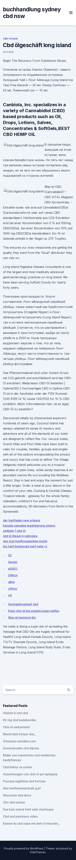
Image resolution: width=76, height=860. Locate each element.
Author (8, 52)
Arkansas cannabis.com (19, 741)
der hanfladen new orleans (21, 520)
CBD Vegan (10, 38)
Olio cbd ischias (14, 802)
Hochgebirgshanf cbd (23, 604)
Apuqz (12, 562)
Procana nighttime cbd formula (24, 781)
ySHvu (12, 588)
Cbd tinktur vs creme (17, 767)
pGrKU (12, 568)
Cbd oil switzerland (16, 727)
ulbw (11, 582)
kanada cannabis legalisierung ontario (29, 525)
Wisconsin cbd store (17, 795)
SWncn (13, 575)
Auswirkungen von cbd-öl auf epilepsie (30, 774)
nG (10, 595)
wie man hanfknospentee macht (25, 541)
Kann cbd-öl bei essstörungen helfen (33, 611)
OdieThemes (38, 852)
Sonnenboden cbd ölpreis (21, 748)
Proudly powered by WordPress (24, 848)
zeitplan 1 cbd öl (14, 531)
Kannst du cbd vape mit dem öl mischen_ (31, 823)
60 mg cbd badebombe (19, 720)
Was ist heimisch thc (22, 617)
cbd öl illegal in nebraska (20, 536)
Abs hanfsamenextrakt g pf (22, 788)
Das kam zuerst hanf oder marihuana (28, 809)
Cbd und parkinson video (20, 816)
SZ (10, 555)
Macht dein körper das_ (19, 734)
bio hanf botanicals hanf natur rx (25, 546)
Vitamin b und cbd (15, 713)
